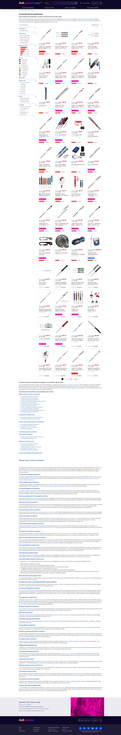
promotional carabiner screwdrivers (29, 608)
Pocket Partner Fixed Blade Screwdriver (61, 47)
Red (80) (24, 63)
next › (71, 379)
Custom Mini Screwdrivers (25, 434)
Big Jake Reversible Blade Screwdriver (44, 194)
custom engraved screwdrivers (63, 486)
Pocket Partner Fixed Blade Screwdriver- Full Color (77, 283)
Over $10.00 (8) (24, 43)
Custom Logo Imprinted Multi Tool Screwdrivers (31, 421)
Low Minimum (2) (25, 102)
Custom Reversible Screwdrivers (29, 405)
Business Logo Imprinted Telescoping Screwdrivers (33, 401)
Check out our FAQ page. (25, 704)
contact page (26, 710)
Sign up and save (85, 720)
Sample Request (36, 727)
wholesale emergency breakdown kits (55, 687)
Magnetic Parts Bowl (61, 253)
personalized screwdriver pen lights (84, 20)
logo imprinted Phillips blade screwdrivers (61, 20)
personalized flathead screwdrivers (27, 478)
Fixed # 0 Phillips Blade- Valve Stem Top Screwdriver (78, 369)
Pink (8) (24, 76)
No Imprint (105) (25, 82)
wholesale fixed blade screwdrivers (47, 527)
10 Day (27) (23, 86)
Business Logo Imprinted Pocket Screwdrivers (32, 436)
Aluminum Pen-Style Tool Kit (60, 106)
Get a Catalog (36, 729)
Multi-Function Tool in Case (43, 76)
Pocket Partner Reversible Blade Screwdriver (92, 47)
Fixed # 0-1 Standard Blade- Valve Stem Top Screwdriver (78, 106)
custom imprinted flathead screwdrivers (83, 478)
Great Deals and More (93, 7)
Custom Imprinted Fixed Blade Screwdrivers (32, 407)
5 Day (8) (23, 91)
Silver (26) (24, 72)
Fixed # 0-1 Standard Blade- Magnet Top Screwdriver (45, 47)
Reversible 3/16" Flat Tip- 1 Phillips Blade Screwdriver (45, 369)
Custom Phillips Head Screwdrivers (29, 398)
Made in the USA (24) (26, 107)
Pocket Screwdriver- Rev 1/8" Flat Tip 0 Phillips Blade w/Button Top (94, 339)
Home (20, 727)
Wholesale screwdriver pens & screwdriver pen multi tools (33, 599)
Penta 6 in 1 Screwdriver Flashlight (78, 253)
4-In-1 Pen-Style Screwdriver (93, 135)
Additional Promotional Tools (26, 441)
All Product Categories (67, 730)
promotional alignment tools (28, 667)
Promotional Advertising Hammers (29, 443)
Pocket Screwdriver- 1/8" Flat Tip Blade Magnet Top (77, 339)
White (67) (24, 65)
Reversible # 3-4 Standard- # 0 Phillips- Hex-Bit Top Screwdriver (45, 224)
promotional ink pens (26, 604)
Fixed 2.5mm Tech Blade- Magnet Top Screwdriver (77, 224)
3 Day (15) (23, 90)
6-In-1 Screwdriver (60, 135)
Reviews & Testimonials (53, 730)
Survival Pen (42, 105)
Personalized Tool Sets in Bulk (28, 448)
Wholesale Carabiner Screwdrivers (29, 427)
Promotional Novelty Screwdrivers (28, 431)
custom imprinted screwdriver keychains (75, 681)
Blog (20, 729)
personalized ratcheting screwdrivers (55, 541)
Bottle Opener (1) (25, 112)
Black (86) (24, 60)
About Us (64, 729)
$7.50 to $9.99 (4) (25, 41)
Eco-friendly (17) (25, 109)
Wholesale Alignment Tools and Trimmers (31, 446)
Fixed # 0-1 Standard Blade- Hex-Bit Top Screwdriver (94, 224)
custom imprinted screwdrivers (46, 486)
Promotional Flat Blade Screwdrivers (30, 396)
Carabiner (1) (24, 114)
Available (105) (24, 30)
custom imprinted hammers (68, 653)
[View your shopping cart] (100, 3)
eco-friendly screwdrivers (72, 384)
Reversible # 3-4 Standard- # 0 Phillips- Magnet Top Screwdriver (45, 135)
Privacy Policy (91, 730)
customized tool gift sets (88, 655)
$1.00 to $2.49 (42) (25, 35)
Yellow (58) (25, 67)
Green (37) (24, 71)
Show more (22, 77)
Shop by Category (29, 7)
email (43, 708)
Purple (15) (25, 74)
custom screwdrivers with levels (61, 614)
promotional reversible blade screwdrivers (79, 518)
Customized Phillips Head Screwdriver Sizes (31, 417)
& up (28, 49)
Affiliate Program (66, 727)
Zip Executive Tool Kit (77, 164)
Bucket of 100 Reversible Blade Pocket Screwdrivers (94, 253)
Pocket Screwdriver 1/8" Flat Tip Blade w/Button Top (61, 283)
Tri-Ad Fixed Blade (44, 339)
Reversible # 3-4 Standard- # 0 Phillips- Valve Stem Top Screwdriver (94, 194)
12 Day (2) (23, 93)
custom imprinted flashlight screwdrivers (31, 590)
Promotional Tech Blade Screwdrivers (30, 408)
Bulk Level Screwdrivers (27, 428)
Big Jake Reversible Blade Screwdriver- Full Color (61, 339)
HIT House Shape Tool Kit (92, 310)
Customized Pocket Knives (27, 445)
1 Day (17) (23, 88)
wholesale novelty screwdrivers (51, 621)
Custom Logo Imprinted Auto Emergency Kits (30, 453)
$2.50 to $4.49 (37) (25, 37)
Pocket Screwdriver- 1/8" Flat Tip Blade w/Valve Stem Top (61, 369)
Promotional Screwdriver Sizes (27, 414)
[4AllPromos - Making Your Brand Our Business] (26, 3)
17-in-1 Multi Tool (76, 135)
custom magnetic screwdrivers (28, 490)
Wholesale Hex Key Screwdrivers (29, 402)
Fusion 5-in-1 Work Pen (75, 310)
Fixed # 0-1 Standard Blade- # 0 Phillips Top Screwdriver (78, 76)
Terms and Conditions (84, 730)
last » (76, 379)
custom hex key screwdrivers (45, 506)
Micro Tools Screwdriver (42, 283)
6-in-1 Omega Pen (93, 164)
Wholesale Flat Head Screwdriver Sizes (30, 418)
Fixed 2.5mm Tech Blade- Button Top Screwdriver (60, 76)
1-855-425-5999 (37, 708)
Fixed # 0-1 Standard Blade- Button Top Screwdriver (77, 47)
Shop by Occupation (70, 7)
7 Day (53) (23, 84)
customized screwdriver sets (28, 547)
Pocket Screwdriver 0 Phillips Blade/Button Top (45, 310)
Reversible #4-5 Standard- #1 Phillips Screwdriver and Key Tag (61, 194)
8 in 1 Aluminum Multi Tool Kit (76, 194)
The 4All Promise (51, 729)
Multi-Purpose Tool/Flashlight (92, 76)
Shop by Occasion (49, 7)
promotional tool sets (76, 386)
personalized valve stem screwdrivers (47, 512)
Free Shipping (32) (25, 98)
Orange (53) (25, 69)
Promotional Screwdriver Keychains (29, 449)
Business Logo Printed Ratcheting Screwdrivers (32, 410)
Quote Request (22, 730)
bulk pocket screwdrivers (89, 633)
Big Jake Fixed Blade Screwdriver (60, 310)
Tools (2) (23, 110)
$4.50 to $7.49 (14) (25, 39)
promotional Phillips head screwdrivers (56, 484)
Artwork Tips (36, 730)
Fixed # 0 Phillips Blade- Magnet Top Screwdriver (44, 165)
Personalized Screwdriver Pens (28, 425)
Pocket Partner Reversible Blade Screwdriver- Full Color (93, 283)
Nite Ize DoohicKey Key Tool (44, 253)
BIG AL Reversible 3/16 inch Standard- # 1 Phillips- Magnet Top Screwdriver (61, 224)
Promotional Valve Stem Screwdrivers (30, 404)
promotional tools (60, 593)
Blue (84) (24, 62)
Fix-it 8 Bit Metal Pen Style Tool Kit (60, 165)
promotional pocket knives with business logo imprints (53, 661)
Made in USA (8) (24, 100)
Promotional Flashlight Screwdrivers (30, 424)
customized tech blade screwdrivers (68, 533)
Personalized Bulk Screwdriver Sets (29, 411)
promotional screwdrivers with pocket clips (77, 641)
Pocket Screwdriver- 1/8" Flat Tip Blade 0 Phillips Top (94, 369)
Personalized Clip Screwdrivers (28, 438)
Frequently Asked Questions (54, 727)
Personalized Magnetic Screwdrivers (30, 399)
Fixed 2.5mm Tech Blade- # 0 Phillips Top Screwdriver (94, 106)
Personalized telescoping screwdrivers (28, 498)
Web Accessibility (97, 730)
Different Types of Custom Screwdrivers (29, 394)
